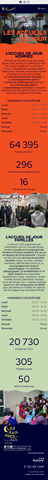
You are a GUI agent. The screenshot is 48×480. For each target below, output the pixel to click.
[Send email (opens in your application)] (27, 2)
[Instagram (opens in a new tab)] (24, 2)
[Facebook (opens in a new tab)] (21, 2)
